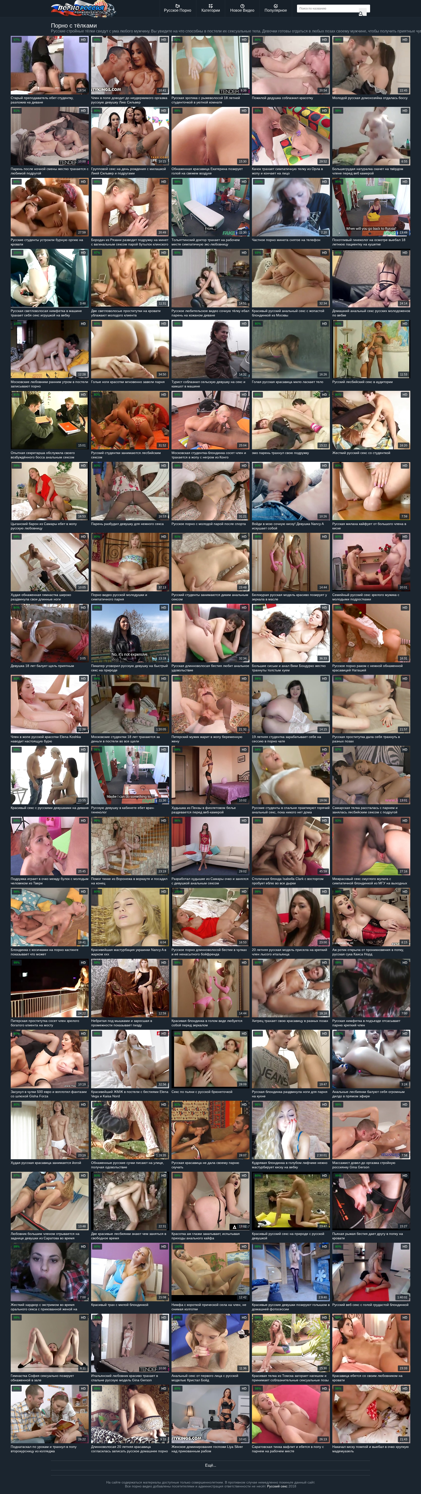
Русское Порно (177, 10)
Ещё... (210, 1465)
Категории (210, 10)
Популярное (276, 10)
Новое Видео (242, 10)
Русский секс (277, 1486)
